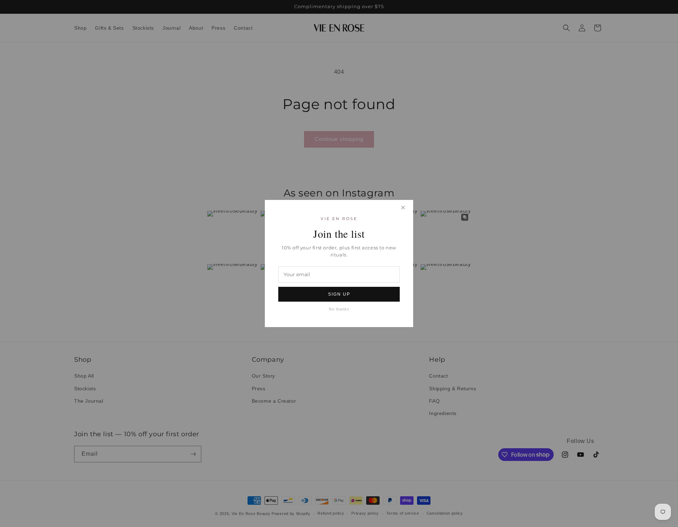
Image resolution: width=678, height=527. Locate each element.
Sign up (339, 294)
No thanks (339, 309)
